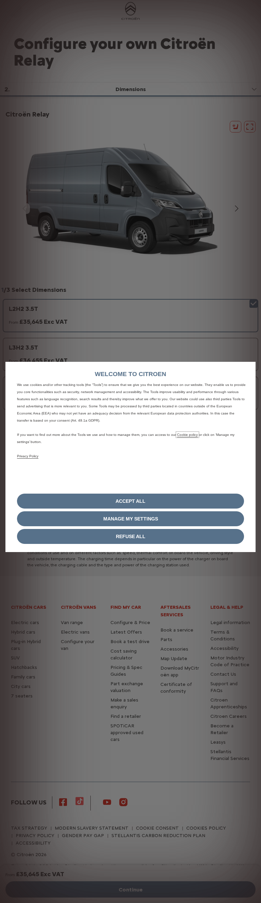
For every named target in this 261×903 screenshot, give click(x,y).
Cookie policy (187, 435)
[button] (130, 518)
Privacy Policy (27, 456)
